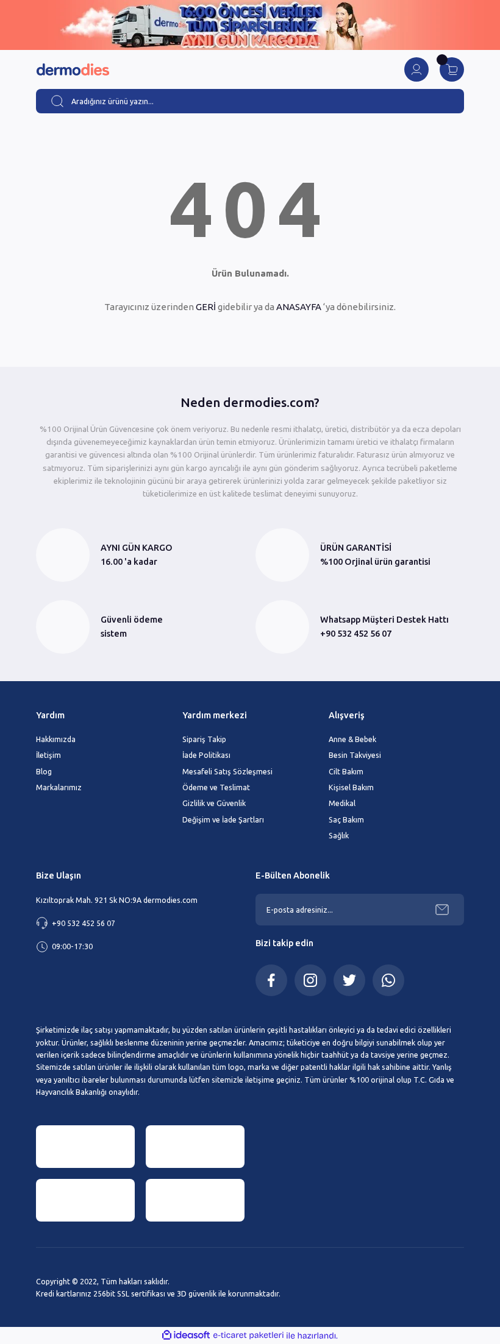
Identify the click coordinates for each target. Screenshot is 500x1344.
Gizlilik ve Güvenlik (214, 803)
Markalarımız (59, 787)
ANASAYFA (298, 307)
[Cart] (452, 69)
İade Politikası (206, 755)
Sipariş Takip (204, 739)
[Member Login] (416, 69)
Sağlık (339, 835)
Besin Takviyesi (355, 755)
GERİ (206, 307)
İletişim (48, 755)
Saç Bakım (346, 819)
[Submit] (442, 909)
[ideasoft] (186, 1335)
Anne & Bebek (352, 739)
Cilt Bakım (346, 771)
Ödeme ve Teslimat (216, 787)
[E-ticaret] (248, 1336)
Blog (44, 771)
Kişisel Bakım (351, 787)
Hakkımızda (56, 739)
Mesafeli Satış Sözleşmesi (227, 771)
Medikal (342, 803)
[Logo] (72, 69)
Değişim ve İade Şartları (223, 819)
